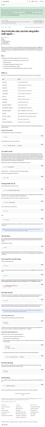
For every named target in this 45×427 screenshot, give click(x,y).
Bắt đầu (9, 27)
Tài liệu (3, 4)
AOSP (2, 27)
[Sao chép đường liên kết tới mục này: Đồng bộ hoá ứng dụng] (14, 130)
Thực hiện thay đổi (22, 311)
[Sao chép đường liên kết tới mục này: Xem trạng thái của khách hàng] (22, 259)
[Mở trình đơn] (2, 1)
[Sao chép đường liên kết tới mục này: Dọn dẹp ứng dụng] (14, 363)
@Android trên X (19, 406)
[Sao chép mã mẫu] (43, 135)
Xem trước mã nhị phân (5, 412)
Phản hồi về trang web (34, 421)
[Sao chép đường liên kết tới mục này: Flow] (5, 56)
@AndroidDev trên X (19, 408)
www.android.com (33, 410)
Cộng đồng (12, 421)
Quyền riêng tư (26, 421)
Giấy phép (20, 421)
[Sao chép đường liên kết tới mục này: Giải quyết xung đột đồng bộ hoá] (19, 332)
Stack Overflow (33, 413)
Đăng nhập (42, 1)
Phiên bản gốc (3, 413)
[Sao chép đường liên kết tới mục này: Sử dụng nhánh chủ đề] (16, 183)
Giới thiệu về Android (5, 421)
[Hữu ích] (41, 27)
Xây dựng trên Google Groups (21, 415)
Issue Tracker (32, 415)
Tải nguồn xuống (34, 125)
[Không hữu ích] (43, 27)
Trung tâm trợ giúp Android (35, 406)
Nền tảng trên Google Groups (21, 413)
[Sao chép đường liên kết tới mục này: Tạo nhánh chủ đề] (13, 151)
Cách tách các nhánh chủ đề (17, 160)
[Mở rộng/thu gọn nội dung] (8, 37)
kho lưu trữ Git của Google (27, 194)
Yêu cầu (2, 408)
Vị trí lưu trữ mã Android (5, 406)
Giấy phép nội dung (33, 398)
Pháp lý (16, 421)
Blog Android (18, 410)
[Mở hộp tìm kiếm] (27, 1)
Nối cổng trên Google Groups (21, 417)
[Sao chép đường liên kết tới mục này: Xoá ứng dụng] (11, 377)
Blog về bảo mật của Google (21, 412)
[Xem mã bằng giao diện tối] (41, 135)
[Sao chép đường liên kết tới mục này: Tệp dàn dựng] (11, 236)
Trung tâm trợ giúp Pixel (34, 408)
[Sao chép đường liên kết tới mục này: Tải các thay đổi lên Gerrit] (15, 315)
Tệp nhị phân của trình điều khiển (7, 415)
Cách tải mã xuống (4, 410)
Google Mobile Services (34, 412)
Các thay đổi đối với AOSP (13, 15)
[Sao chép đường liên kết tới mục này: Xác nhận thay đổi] (13, 292)
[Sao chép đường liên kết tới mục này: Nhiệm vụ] (8, 73)
